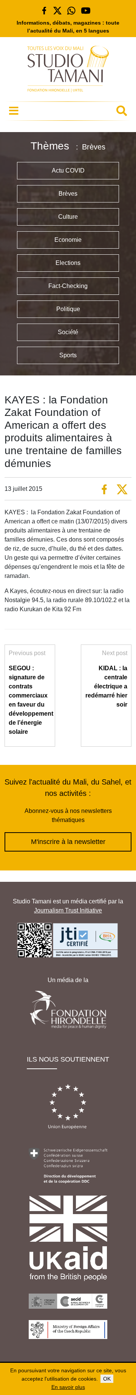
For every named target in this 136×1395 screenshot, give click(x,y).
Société (68, 332)
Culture (68, 216)
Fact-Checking (68, 286)
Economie (68, 240)
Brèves (68, 193)
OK (107, 1379)
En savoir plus (68, 1387)
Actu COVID (68, 170)
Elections (68, 263)
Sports (68, 355)
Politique (68, 309)
